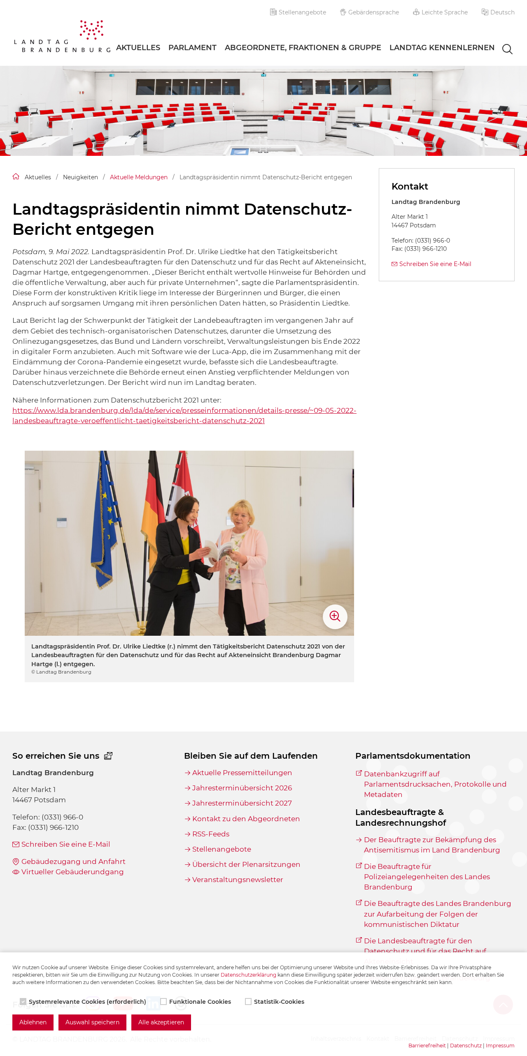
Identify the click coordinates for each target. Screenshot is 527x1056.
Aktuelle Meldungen (139, 177)
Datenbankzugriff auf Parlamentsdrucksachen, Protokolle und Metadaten (435, 784)
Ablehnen (33, 1022)
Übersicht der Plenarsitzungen (246, 864)
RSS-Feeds (210, 834)
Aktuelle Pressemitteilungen (242, 773)
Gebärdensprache (373, 12)
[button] (498, 12)
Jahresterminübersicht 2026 (242, 788)
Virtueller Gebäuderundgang (72, 872)
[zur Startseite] (62, 37)
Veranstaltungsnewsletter (237, 879)
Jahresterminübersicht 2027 (242, 803)
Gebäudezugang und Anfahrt (73, 861)
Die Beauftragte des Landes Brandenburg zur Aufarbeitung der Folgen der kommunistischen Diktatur (437, 913)
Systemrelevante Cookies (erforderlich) (87, 1001)
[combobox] (500, 50)
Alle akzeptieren (161, 1022)
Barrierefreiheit (427, 1045)
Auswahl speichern (92, 1022)
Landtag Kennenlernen (442, 47)
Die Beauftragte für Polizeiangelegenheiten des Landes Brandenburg (427, 876)
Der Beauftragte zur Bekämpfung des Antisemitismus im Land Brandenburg (432, 845)
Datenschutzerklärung (248, 975)
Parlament (192, 47)
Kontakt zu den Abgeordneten (246, 819)
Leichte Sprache (445, 12)
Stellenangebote (302, 12)
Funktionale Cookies (200, 1001)
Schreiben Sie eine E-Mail (435, 264)
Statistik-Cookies (279, 1001)
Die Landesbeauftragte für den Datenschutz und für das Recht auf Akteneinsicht (425, 951)
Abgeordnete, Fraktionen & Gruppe (303, 47)
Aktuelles (138, 47)
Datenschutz (466, 1045)
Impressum (500, 1045)
